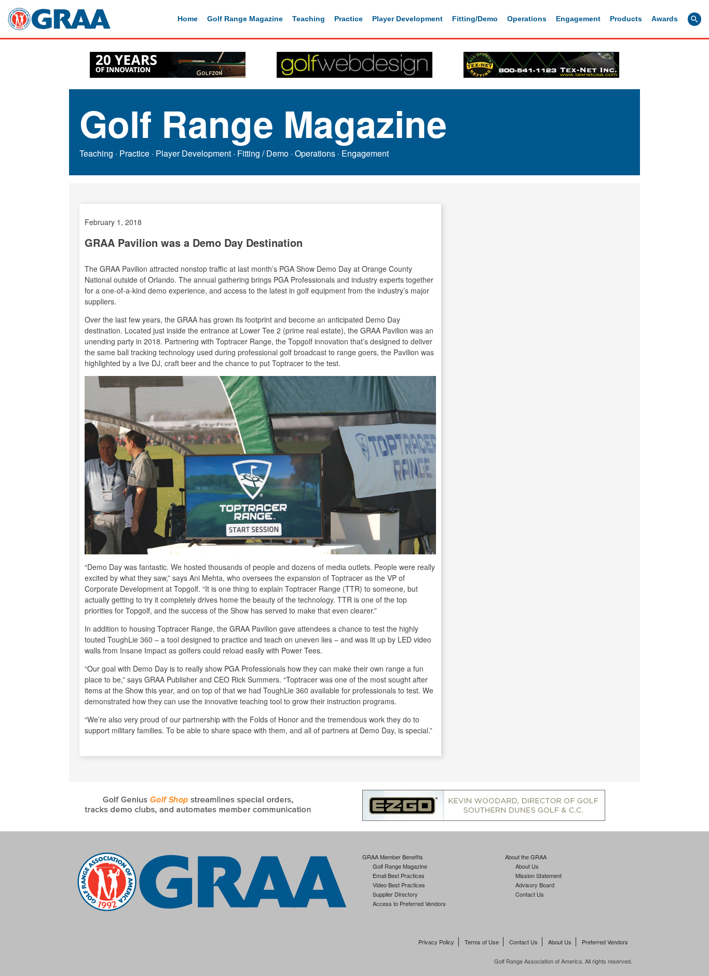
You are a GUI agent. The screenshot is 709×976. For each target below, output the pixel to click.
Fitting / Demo (263, 153)
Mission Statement (538, 875)
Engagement (578, 19)
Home (188, 19)
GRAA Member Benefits (392, 857)
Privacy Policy (436, 942)
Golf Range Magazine (245, 19)
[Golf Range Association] (59, 19)
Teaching (308, 19)
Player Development (407, 19)
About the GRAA (526, 857)
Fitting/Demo (475, 19)
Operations (527, 19)
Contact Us (529, 894)
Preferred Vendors (605, 942)
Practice (348, 19)
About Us (527, 866)
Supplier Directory (395, 894)
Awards (664, 19)
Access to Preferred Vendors (409, 903)
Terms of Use (482, 942)
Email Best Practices (399, 875)
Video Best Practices (399, 885)
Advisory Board (534, 885)
